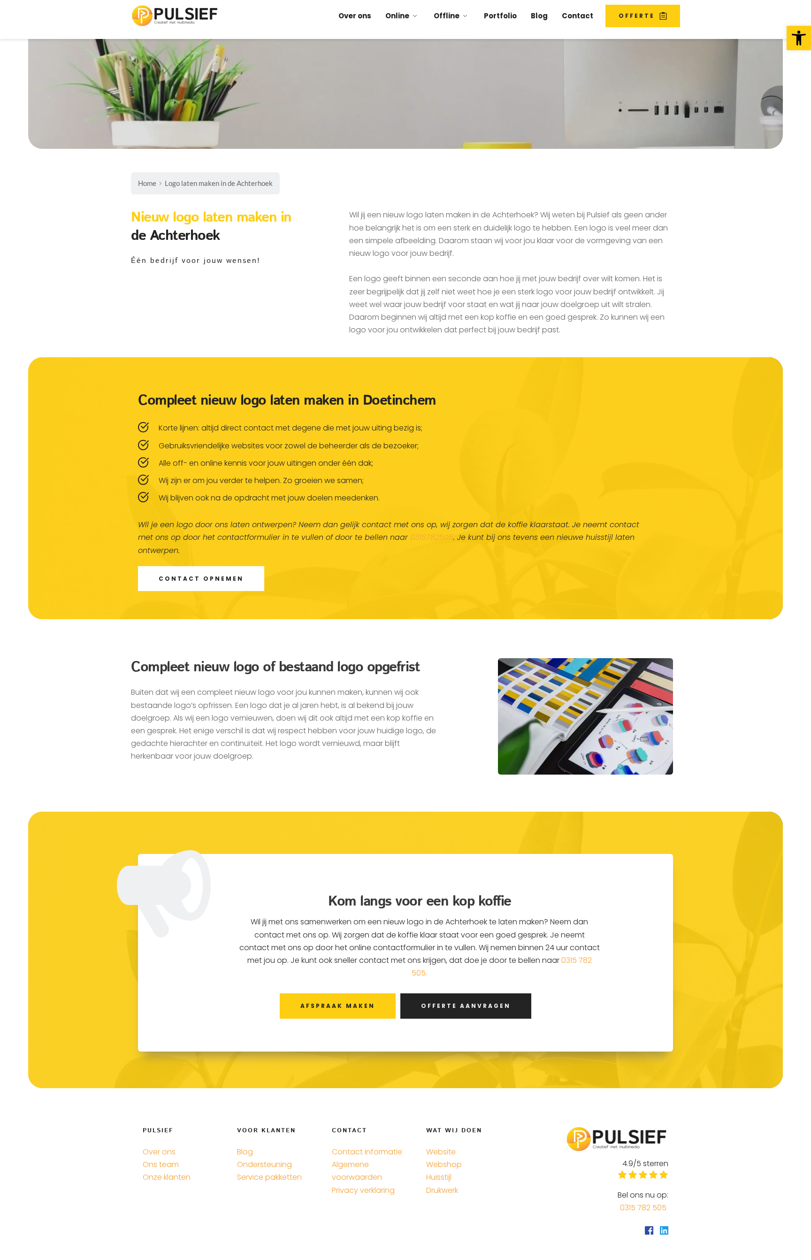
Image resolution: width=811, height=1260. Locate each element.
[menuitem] (355, 16)
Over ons (159, 1151)
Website (441, 1151)
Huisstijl (438, 1177)
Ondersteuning (264, 1164)
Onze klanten (167, 1177)
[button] (799, 38)
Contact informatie (367, 1151)
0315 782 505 (644, 1207)
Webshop (444, 1164)
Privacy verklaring (363, 1190)
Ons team (161, 1164)
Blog (245, 1151)
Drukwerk (443, 1190)
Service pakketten (269, 1177)
